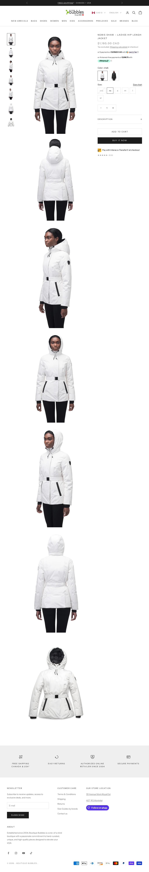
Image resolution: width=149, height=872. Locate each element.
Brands (124, 21)
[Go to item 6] (11, 123)
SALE (114, 21)
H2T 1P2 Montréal (94, 800)
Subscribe (18, 815)
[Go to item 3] (11, 80)
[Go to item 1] (11, 53)
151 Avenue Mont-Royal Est (98, 794)
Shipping (61, 799)
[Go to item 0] (11, 39)
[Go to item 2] (11, 66)
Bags (34, 21)
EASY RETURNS (56, 763)
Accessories (85, 21)
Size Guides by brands (67, 808)
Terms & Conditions (66, 794)
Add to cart (120, 131)
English (114, 13)
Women (54, 21)
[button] (120, 52)
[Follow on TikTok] (31, 853)
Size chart (137, 84)
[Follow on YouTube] (23, 853)
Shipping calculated (118, 47)
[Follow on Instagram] (16, 853)
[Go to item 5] (11, 108)
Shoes (43, 21)
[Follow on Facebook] (8, 853)
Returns (61, 804)
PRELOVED (102, 21)
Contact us (62, 813)
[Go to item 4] (11, 94)
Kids (72, 21)
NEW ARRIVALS (19, 21)
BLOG (135, 21)
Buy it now (119, 140)
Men (64, 21)
